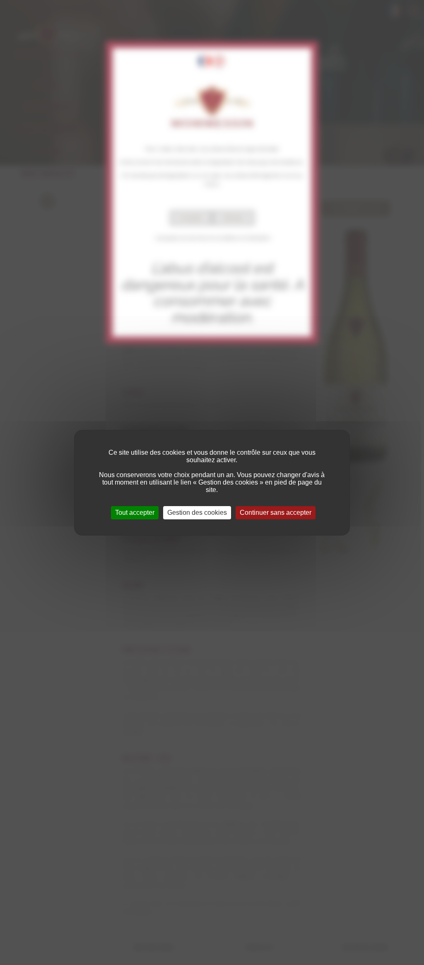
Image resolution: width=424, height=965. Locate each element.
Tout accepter (134, 512)
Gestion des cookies (197, 512)
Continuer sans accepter (275, 512)
